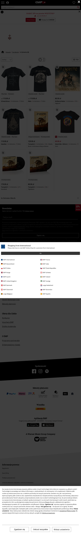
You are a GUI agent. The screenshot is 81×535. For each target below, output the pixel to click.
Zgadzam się (19, 529)
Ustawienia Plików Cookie (67, 511)
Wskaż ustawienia (62, 529)
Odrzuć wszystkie (40, 529)
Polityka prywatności (48, 513)
